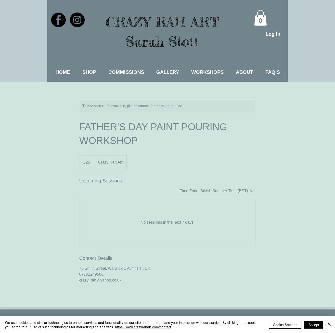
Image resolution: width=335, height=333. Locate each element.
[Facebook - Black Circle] (58, 20)
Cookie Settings (285, 324)
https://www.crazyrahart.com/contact (143, 326)
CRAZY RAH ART (162, 21)
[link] (260, 18)
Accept (314, 324)
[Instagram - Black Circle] (77, 20)
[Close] (329, 324)
